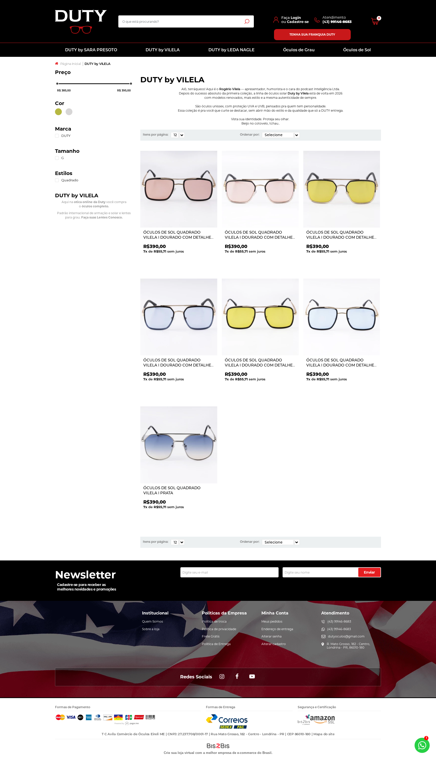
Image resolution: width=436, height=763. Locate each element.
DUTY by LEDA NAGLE (231, 49)
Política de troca (214, 621)
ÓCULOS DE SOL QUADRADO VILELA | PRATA (172, 490)
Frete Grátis (211, 636)
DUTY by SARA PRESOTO (91, 49)
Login (296, 17)
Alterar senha (271, 636)
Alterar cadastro (273, 644)
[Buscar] (246, 21)
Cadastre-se (298, 21)
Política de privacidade (219, 629)
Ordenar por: (249, 134)
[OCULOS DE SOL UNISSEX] (178, 190)
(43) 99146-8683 (339, 621)
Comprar (182, 262)
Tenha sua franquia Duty (312, 34)
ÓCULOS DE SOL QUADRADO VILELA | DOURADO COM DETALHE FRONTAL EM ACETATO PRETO (177, 237)
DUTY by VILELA (163, 49)
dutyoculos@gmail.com (346, 636)
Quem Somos (152, 621)
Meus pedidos (271, 621)
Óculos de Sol (357, 49)
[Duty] (81, 22)
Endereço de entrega (277, 629)
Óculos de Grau (299, 49)
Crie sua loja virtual (179, 753)
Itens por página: (155, 134)
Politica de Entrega (216, 644)
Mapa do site (323, 734)
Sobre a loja (150, 629)
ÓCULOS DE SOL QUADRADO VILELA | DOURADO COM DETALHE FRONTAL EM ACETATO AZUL (177, 365)
